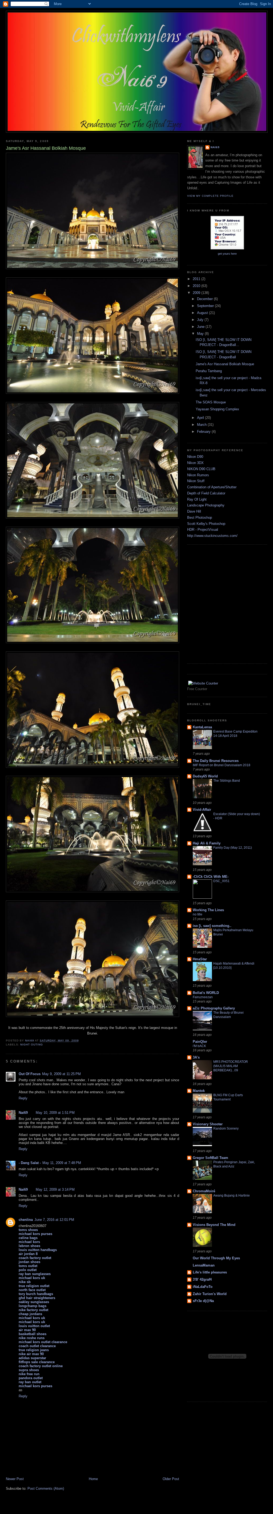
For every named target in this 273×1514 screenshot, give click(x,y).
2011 (197, 279)
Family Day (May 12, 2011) (232, 848)
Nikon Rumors (198, 475)
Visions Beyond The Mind (214, 1225)
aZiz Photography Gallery (214, 1008)
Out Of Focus (30, 1074)
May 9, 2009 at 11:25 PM (61, 1074)
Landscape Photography (205, 505)
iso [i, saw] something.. (212, 926)
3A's (196, 1057)
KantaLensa (202, 727)
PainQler (200, 1042)
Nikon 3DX (195, 463)
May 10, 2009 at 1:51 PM (55, 1113)
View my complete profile (210, 195)
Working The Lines (208, 910)
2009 (197, 293)
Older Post (171, 1479)
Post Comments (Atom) (45, 1489)
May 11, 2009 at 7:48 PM (61, 1163)
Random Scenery (226, 1128)
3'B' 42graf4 (202, 1279)
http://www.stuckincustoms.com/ (212, 536)
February (204, 432)
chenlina (26, 1220)
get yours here (227, 253)
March (202, 425)
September (206, 306)
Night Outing (31, 1044)
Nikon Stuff (195, 481)
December (205, 299)
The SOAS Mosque (211, 402)
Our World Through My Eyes (216, 1258)
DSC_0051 (221, 881)
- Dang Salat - (30, 1163)
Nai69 (23, 1113)
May (201, 334)
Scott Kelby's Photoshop (206, 524)
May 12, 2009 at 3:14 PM (55, 1189)
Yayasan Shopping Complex (217, 409)
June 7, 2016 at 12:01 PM (54, 1220)
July (200, 320)
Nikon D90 (195, 457)
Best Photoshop (199, 518)
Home (93, 1479)
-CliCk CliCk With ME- (210, 877)
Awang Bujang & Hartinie (231, 1195)
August (203, 313)
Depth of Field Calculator (206, 493)
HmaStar (200, 959)
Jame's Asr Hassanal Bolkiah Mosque (225, 364)
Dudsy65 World (205, 776)
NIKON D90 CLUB (201, 469)
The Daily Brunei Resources (216, 761)
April (201, 418)
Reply (23, 1098)
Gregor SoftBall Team (210, 1158)
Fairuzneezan (203, 997)
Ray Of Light (197, 499)
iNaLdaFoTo (202, 1287)
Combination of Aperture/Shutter (211, 487)
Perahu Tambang (209, 371)
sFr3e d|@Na (203, 1301)
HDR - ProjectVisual (202, 530)
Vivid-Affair (202, 810)
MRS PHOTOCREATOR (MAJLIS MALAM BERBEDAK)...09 (230, 1066)
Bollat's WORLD (206, 993)
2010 (197, 286)
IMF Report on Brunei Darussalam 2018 (221, 765)
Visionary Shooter (208, 1124)
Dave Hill (194, 511)
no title (197, 914)
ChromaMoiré (204, 1191)
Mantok (199, 1091)
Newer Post (15, 1479)
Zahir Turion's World (210, 1294)
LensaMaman (204, 1265)
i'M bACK (199, 1046)
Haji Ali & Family (206, 843)
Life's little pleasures (210, 1272)
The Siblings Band (226, 780)
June (201, 327)
